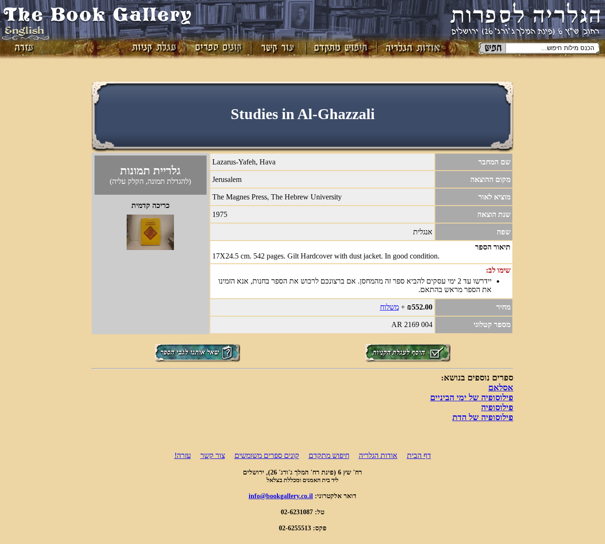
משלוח (389, 307)
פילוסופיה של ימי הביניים (471, 397)
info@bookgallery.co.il (281, 496)
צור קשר (212, 455)
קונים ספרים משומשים (266, 455)
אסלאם (500, 387)
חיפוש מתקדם (329, 455)
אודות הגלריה (378, 455)
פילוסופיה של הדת (482, 417)
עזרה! (182, 455)
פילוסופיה (497, 407)
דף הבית (419, 455)
